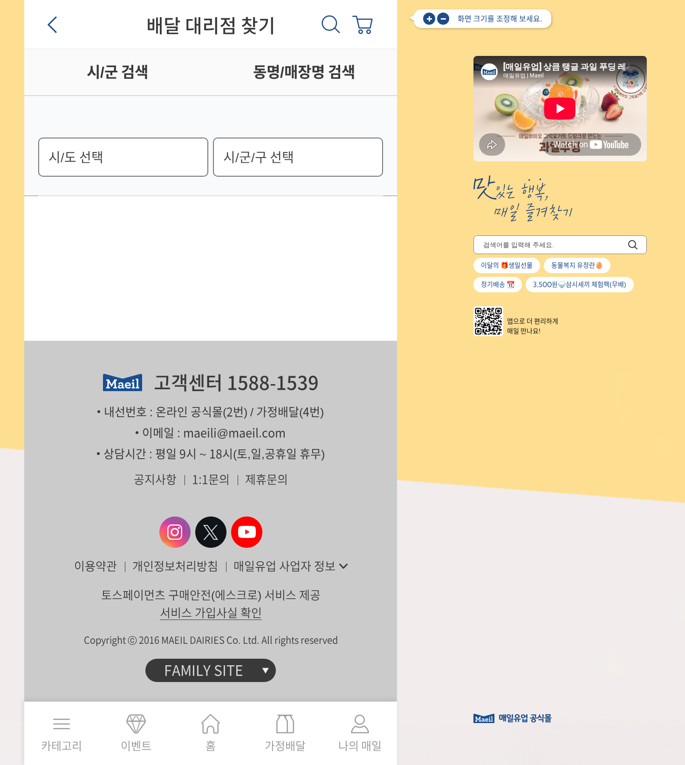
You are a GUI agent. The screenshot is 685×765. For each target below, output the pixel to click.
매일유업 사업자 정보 (284, 566)
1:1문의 (211, 479)
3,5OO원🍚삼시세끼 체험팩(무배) (579, 284)
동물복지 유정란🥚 (577, 265)
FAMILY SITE (203, 670)
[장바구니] (362, 24)
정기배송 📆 (497, 284)
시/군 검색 (117, 71)
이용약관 (95, 566)
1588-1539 (273, 382)
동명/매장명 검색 (304, 71)
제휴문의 (266, 479)
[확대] (429, 19)
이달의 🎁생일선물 (507, 265)
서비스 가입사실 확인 (211, 613)
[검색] (331, 24)
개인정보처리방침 (175, 566)
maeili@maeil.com (234, 433)
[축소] (443, 19)
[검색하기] (632, 244)
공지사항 (155, 479)
